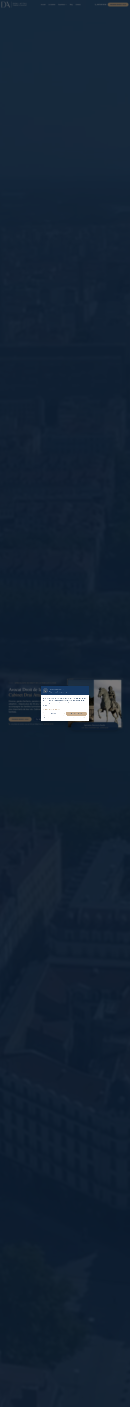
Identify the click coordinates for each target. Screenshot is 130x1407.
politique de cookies (62, 718)
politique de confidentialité (79, 718)
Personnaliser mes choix (53, 709)
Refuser (53, 714)
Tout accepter (77, 714)
